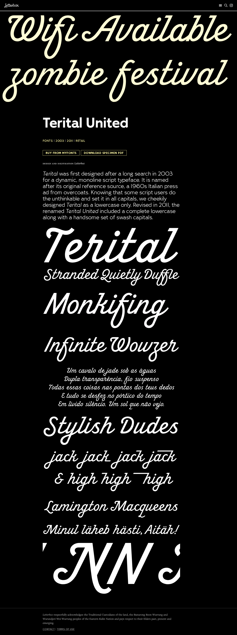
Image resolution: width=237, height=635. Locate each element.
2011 (70, 140)
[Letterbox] (11, 5)
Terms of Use (66, 629)
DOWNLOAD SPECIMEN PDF (104, 153)
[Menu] (220, 5)
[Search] (225, 5)
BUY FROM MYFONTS (61, 153)
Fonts (48, 140)
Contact (49, 629)
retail (80, 140)
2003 (60, 140)
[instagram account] (231, 5)
